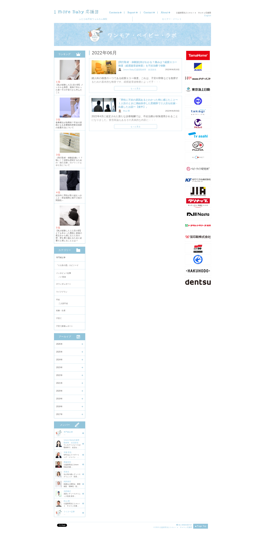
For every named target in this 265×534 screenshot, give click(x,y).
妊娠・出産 (60, 310)
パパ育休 (62, 277)
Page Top (201, 526)
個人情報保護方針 (185, 525)
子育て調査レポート (64, 326)
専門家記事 (60, 257)
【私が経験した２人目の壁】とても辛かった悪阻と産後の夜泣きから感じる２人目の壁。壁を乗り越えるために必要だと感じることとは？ (69, 236)
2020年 (59, 391)
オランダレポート (63, 284)
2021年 (59, 383)
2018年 (59, 406)
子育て (59, 318)
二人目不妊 (63, 304)
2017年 (59, 414)
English (207, 16)
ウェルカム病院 (93, 19)
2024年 (59, 359)
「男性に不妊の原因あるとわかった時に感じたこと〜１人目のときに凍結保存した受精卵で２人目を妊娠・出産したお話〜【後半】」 (148, 103)
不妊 (58, 300)
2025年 (59, 352)
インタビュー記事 (63, 273)
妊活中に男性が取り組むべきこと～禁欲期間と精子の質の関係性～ (69, 198)
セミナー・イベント (171, 19)
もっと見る (136, 88)
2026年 (59, 344)
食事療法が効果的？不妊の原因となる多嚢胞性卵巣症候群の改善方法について (69, 125)
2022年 (59, 375)
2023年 (59, 367)
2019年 (59, 399)
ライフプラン (61, 292)
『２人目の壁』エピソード (67, 265)
